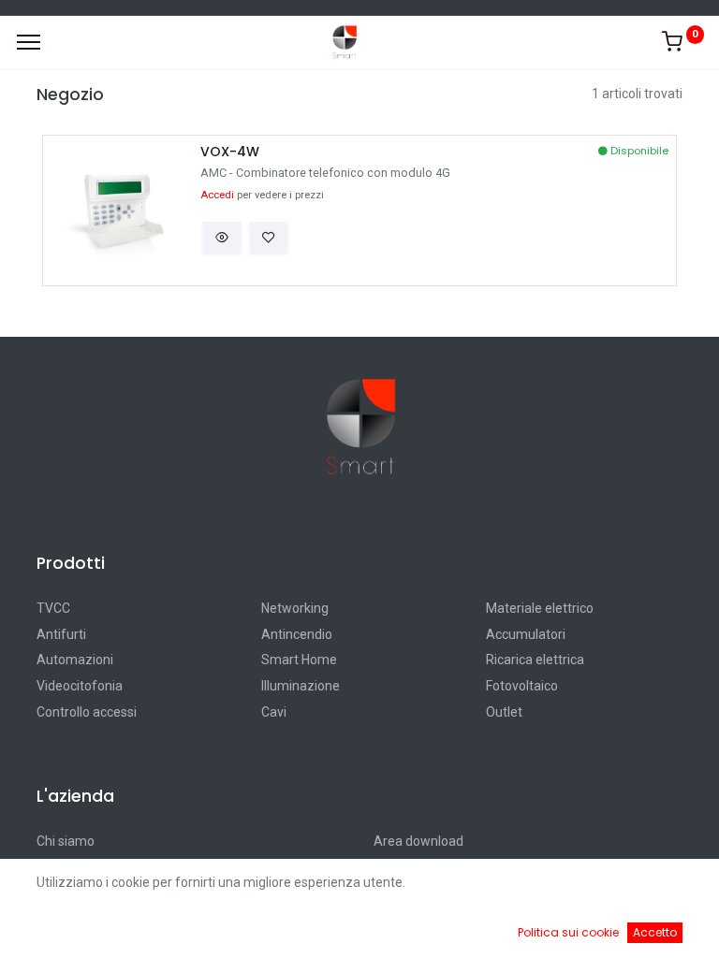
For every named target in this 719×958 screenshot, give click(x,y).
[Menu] (28, 42)
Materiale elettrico (540, 608)
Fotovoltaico (522, 685)
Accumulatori (525, 634)
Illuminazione (300, 685)
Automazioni (75, 659)
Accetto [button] (655, 932)
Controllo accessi (87, 711)
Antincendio (296, 634)
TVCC (53, 608)
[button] (222, 238)
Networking (295, 608)
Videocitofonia (80, 685)
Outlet (504, 711)
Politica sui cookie (568, 932)
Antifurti (61, 634)
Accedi (217, 195)
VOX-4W (229, 152)
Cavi (273, 711)
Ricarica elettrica (535, 659)
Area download (418, 841)
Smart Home (299, 659)
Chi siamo (66, 841)
